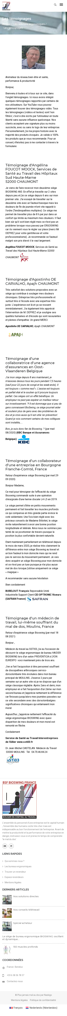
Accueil (6, 24)
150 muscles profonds (25, 946)
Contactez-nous (15, 981)
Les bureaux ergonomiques (18, 866)
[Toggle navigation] (61, 5)
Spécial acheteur (22, 923)
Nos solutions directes (26, 896)
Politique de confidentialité (43, 1000)
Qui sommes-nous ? (14, 861)
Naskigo (48, 995)
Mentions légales (13, 882)
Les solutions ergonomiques (29, 24)
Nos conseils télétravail (26, 909)
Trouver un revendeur (15, 872)
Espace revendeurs (14, 877)
